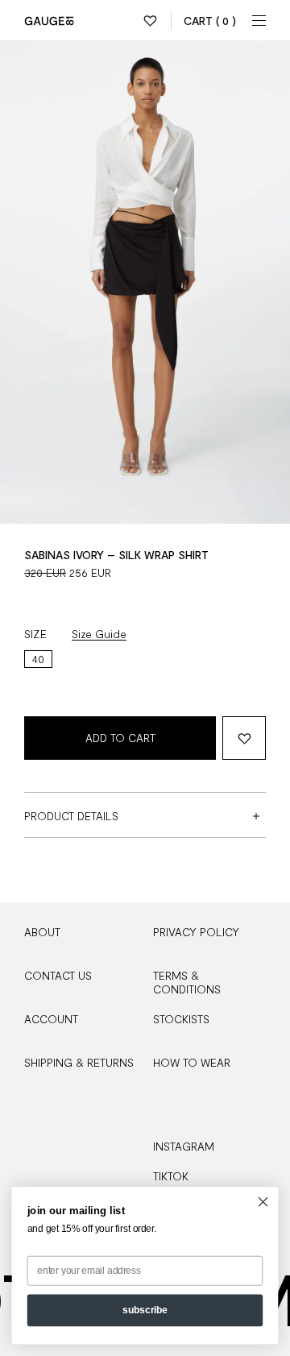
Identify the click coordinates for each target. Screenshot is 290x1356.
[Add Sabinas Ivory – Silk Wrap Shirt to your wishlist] (244, 738)
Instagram (183, 1146)
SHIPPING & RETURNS (79, 1062)
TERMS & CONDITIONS (187, 982)
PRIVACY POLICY (196, 932)
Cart (210, 20)
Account (51, 1019)
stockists (181, 1019)
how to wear (191, 1062)
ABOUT (42, 932)
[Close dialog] (263, 1202)
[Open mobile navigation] (259, 20)
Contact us (58, 975)
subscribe (145, 1310)
